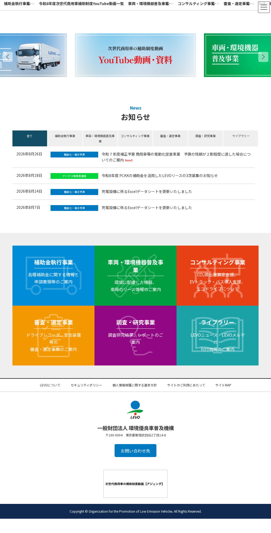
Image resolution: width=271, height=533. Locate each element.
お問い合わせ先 (135, 451)
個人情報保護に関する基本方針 (134, 385)
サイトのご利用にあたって (186, 385)
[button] (263, 57)
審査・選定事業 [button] (170, 136)
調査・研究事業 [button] (205, 136)
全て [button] (30, 136)
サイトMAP (223, 385)
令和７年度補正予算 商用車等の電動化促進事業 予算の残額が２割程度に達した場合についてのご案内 (176, 156)
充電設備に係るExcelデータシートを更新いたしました (147, 191)
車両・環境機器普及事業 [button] (100, 138)
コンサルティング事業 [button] (135, 136)
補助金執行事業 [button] (65, 136)
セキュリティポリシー (86, 385)
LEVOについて (50, 385)
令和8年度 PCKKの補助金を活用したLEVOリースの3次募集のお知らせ (160, 175)
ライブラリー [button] (241, 136)
